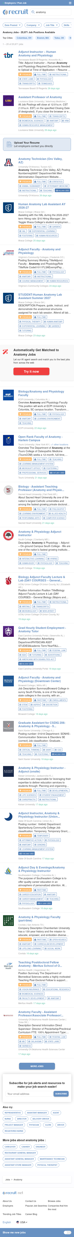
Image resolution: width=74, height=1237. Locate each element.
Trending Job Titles (12, 1214)
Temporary (42, 835)
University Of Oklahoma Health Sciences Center (41, 1019)
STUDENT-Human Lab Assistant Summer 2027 (40, 296)
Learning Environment (48, 418)
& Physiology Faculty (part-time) (39, 918)
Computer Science (55, 518)
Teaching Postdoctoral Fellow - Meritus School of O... (40, 964)
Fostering (27, 235)
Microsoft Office (31, 468)
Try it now (31, 371)
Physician (34, 1125)
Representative (13, 1112)
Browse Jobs (54, 1200)
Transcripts (28, 83)
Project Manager (14, 1125)
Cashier (26, 1146)
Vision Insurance (31, 989)
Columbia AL (42, 399)
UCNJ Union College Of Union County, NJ (38, 584)
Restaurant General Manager (20, 1153)
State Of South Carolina (29, 820)
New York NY (42, 444)
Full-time (41, 74)
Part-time (41, 700)
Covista (22, 924)
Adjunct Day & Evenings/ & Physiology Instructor (41, 869)
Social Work (53, 948)
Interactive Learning (33, 558)
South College (25, 539)
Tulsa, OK (59, 37)
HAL (24, 231)
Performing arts (31, 518)
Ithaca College (25, 211)
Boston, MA (43, 37)
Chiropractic (29, 799)
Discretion (51, 704)
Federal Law (58, 650)
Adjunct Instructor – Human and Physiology (37, 53)
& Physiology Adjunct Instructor (39, 533)
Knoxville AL (55, 59)
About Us (7, 1200)
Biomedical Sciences (32, 120)
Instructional (59, 74)
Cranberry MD (41, 539)
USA (22, 1222)
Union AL (48, 820)
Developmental (60, 790)
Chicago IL (47, 730)
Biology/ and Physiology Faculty (41, 393)
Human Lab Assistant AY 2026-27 (42, 206)
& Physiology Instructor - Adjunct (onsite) (41, 769)
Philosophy (58, 509)
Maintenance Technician (52, 1159)
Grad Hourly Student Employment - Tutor (42, 629)
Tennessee (46, 83)
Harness (26, 1046)
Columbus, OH (24, 37)
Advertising (54, 655)
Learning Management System (37, 464)
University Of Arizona (28, 166)
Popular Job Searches (36, 1205)
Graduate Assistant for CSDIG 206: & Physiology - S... (41, 724)
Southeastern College (29, 875)
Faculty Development (33, 998)
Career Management (32, 899)
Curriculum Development (50, 944)
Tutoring (26, 330)
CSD (59, 750)
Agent (56, 1112)
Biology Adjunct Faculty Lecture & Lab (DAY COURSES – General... (41, 578)
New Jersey (48, 611)
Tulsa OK (23, 1022)
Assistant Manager (37, 1112)
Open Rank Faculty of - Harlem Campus (40, 438)
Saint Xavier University (29, 730)
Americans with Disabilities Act (38, 659)
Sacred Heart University (29, 494)
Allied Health (59, 513)
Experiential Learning (43, 231)
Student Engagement (53, 795)
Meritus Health (25, 969)
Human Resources (48, 235)
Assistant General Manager (19, 1159)
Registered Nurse (14, 1131)
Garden (56, 226)
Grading (41, 844)
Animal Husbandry (31, 186)
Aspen (36, 704)
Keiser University (26, 775)
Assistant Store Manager (18, 1165)
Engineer (40, 1146)
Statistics (57, 181)
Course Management (32, 281)
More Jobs (37, 1066)
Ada (24, 655)
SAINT (48, 750)
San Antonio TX (35, 924)
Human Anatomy (55, 321)
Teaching (47, 190)
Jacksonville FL (44, 775)
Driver (60, 1125)
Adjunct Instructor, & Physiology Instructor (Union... (39, 815)
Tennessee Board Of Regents (32, 59)
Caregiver (10, 1146)
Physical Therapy (31, 321)
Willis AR (41, 685)
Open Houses (59, 939)
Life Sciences (29, 795)
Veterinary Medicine (56, 101)
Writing (26, 606)
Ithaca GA (39, 211)
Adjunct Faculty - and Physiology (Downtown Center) (39, 679)
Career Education (31, 894)
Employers (8, 1205)
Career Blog (31, 1214)
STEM (24, 704)
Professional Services (34, 472)
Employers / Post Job (15, 2)
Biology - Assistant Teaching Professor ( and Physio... (41, 488)
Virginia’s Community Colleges (33, 257)
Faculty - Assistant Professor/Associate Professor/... (40, 1013)
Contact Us (30, 1200)
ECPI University (26, 399)
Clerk (48, 1125)
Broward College (26, 685)
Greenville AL (57, 635)
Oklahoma (36, 1041)
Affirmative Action (31, 840)
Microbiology (29, 611)
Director (21, 1119)
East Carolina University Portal (33, 635)
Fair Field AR (50, 494)
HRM (67, 120)
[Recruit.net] (16, 11)
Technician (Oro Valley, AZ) (40, 160)
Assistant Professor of (40, 97)
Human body (28, 563)
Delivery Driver (41, 1119)
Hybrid (53, 558)
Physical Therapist (47, 1165)
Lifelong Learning (31, 948)
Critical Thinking (31, 750)
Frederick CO (57, 257)
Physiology (46, 79)
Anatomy (54, 120)
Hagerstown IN (41, 969)
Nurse (8, 1119)
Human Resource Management (37, 125)
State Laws (27, 79)
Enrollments (59, 700)
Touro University (26, 444)
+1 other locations (59, 444)
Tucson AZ (46, 166)
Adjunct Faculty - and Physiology (39, 251)
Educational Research (57, 989)
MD (23, 1041)
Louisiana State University (31, 101)
